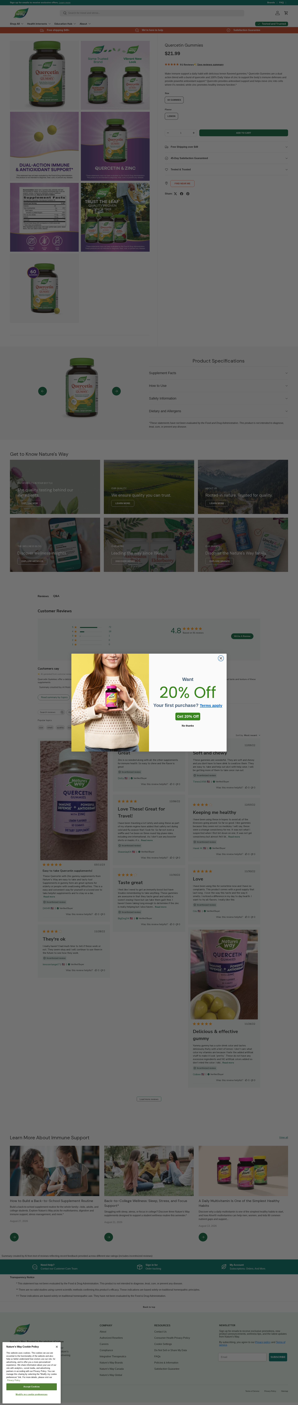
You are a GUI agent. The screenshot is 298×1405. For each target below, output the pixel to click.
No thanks (188, 725)
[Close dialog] (221, 658)
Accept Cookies (31, 1387)
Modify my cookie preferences (31, 1394)
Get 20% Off (188, 716)
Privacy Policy (13, 1380)
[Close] (56, 1346)
